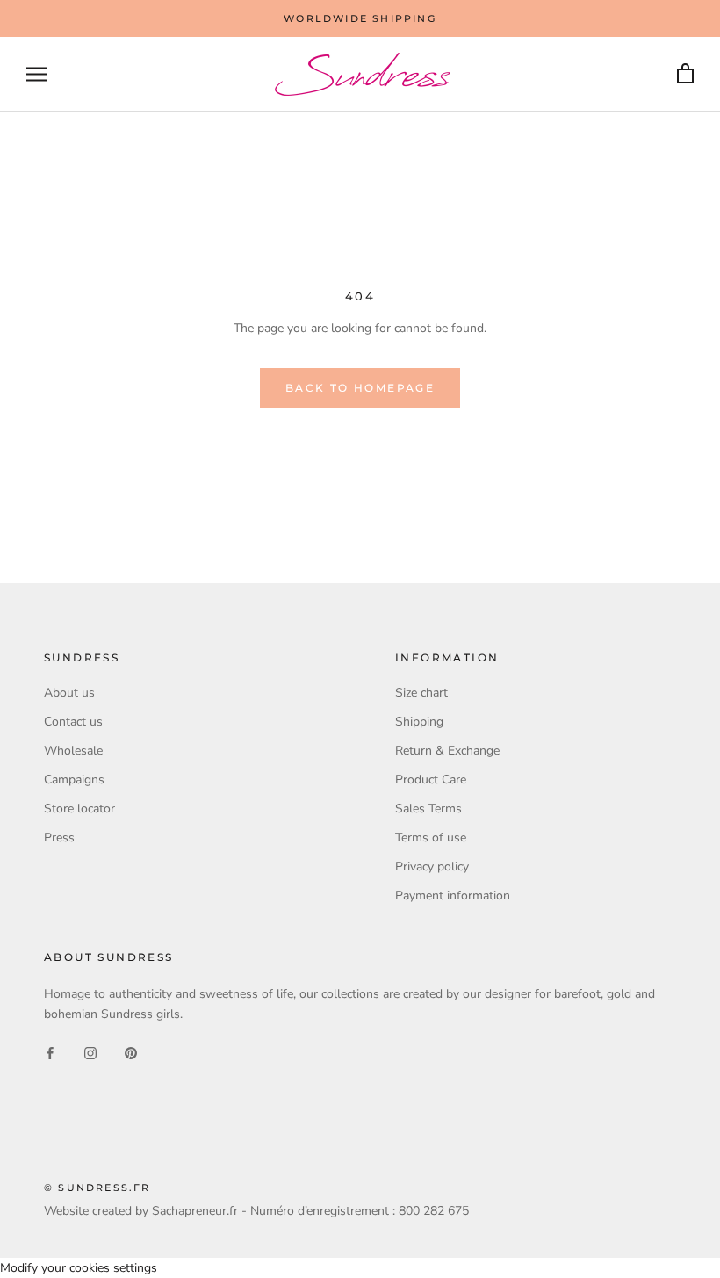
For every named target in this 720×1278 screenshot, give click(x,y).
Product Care (430, 779)
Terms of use (430, 837)
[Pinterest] (131, 1052)
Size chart (421, 692)
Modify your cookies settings (78, 1268)
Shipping (419, 721)
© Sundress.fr (97, 1187)
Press (59, 837)
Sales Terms (428, 808)
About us (69, 692)
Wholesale (73, 750)
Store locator (79, 808)
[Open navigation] (36, 74)
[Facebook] (50, 1052)
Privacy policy (432, 866)
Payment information (452, 895)
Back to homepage (360, 387)
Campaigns (74, 779)
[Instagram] (90, 1052)
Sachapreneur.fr (195, 1210)
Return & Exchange (447, 750)
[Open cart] (685, 74)
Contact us (73, 721)
